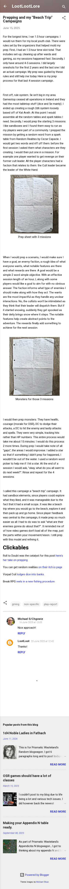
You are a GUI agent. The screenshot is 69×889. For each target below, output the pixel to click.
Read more (58, 764)
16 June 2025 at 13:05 (30, 622)
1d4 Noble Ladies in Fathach (24, 733)
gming (15, 604)
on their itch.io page (50, 567)
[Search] (64, 7)
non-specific (31, 604)
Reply (21, 633)
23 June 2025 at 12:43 (42, 641)
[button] (64, 18)
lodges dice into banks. (31, 574)
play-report (50, 604)
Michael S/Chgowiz (30, 619)
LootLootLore (26, 6)
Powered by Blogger (36, 875)
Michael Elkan (42, 882)
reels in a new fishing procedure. (35, 581)
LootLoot (23, 641)
